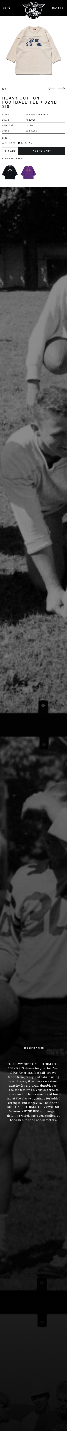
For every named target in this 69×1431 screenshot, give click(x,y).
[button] (33, 50)
